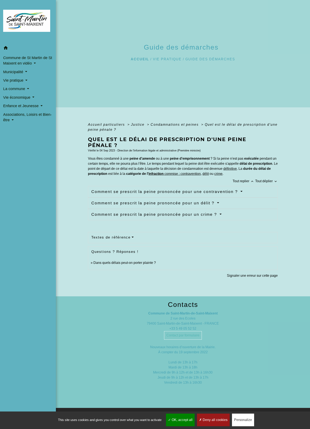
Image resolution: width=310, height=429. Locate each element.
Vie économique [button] (17, 97)
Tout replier (243, 181)
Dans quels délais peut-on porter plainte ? (124, 262)
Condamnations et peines (175, 124)
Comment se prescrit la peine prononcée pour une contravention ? (165, 191)
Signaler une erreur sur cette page (252, 275)
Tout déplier (266, 181)
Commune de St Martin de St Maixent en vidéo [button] (27, 60)
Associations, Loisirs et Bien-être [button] (27, 117)
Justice (138, 124)
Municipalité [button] (13, 72)
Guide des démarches (210, 59)
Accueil (140, 59)
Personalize (243, 420)
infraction (156, 173)
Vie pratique (167, 59)
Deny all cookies (215, 420)
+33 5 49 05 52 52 (182, 328)
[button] (28, 48)
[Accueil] (28, 22)
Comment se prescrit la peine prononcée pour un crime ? (154, 214)
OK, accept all (182, 420)
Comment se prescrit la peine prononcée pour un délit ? (153, 203)
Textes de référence (111, 237)
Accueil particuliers (107, 124)
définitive (230, 168)
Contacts (183, 304)
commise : (182, 173)
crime (218, 173)
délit (205, 173)
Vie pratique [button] (13, 80)
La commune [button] (14, 89)
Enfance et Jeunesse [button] (21, 106)
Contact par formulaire (182, 335)
